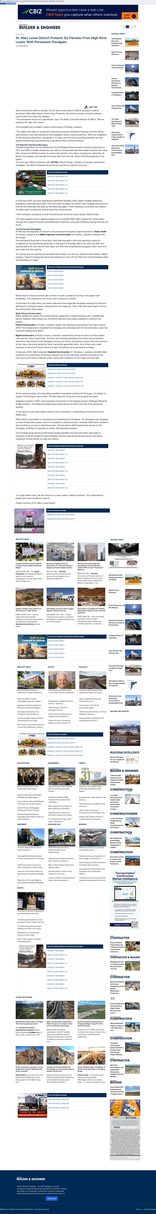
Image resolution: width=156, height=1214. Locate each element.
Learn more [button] (60, 1)
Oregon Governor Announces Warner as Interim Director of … (60, 721)
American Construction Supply (62, 369)
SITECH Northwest (56, 271)
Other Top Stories (24, 997)
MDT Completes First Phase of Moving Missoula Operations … (59, 807)
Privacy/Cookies (150, 1209)
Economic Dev (54, 824)
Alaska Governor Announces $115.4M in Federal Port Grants (60, 814)
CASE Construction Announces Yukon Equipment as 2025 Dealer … (31, 866)
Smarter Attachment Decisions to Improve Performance (116, 83)
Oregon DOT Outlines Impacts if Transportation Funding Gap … (91, 818)
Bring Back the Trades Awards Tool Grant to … (92, 798)
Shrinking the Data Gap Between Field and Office (116, 577)
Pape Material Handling (58, 1099)
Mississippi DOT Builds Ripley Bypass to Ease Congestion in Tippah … (116, 842)
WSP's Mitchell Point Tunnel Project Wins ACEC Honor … (28, 787)
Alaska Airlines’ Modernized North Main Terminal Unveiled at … (61, 859)
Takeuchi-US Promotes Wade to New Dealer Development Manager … (31, 882)
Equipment (22, 824)
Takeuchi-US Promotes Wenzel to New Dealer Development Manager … (31, 873)
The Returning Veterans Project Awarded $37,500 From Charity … (30, 927)
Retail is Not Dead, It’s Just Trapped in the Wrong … (117, 759)
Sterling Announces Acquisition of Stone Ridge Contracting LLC (92, 857)
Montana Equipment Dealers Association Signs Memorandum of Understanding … (31, 816)
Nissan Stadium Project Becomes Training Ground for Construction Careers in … (117, 947)
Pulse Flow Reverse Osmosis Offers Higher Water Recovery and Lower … (117, 1008)
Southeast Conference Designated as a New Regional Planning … (31, 912)
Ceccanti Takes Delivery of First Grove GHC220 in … (29, 848)
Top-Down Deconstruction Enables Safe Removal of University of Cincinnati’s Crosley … (116, 802)
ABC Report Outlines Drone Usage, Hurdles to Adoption (117, 683)
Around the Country (119, 711)
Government (53, 763)
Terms (138, 1209)
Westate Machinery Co (58, 177)
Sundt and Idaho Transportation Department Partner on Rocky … (91, 691)
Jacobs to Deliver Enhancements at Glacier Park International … (61, 879)
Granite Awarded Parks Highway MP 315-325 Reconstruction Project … (60, 788)
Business (83, 824)
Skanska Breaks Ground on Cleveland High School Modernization (58, 849)
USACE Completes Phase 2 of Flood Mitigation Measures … (92, 713)
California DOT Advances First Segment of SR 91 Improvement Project (116, 780)
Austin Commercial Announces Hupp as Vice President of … (60, 715)
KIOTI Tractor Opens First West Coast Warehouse (29, 940)
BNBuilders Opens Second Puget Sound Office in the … (91, 848)
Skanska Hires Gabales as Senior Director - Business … (60, 702)
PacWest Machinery (56, 450)
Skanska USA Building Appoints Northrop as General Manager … (30, 706)
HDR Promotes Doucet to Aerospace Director (57, 709)
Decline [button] (3, 4)
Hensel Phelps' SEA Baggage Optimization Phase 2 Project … (29, 809)
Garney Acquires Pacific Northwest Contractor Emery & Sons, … (92, 863)
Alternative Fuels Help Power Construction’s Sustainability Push (117, 150)
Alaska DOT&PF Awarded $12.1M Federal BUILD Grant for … (91, 719)
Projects (83, 667)
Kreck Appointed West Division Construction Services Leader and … (61, 692)
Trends (82, 763)
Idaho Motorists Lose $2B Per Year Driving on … (92, 805)
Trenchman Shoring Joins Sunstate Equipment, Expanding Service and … (92, 880)
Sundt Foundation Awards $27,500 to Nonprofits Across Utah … (30, 719)
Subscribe (52, 1199)
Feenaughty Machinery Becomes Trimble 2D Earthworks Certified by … (31, 858)
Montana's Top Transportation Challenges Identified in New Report (90, 788)
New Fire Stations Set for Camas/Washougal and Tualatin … (30, 700)
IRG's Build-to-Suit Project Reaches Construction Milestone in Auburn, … (31, 727)
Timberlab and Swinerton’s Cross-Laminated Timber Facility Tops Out (31, 921)
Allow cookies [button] (11, 4)
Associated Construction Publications (20, 1209)
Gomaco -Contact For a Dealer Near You (65, 378)
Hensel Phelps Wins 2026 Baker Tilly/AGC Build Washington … (30, 796)
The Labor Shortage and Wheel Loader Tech (116, 668)
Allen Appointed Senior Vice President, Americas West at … (29, 713)
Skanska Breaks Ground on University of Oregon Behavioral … (30, 691)
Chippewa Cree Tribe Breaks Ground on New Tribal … (28, 934)
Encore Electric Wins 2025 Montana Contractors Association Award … (31, 802)
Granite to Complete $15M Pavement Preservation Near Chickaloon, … (59, 799)
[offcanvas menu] (135, 27)
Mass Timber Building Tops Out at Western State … (61, 866)
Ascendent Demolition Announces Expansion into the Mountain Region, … (92, 871)
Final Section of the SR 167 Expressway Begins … (89, 706)
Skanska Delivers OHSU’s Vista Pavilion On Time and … (60, 872)
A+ (130, 26)
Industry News (22, 539)
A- (124, 26)
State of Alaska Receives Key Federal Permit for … (90, 700)
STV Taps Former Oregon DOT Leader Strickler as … (59, 820)
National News (118, 34)
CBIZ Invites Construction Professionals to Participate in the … (92, 811)
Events (20, 888)
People (51, 667)
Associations (23, 763)
